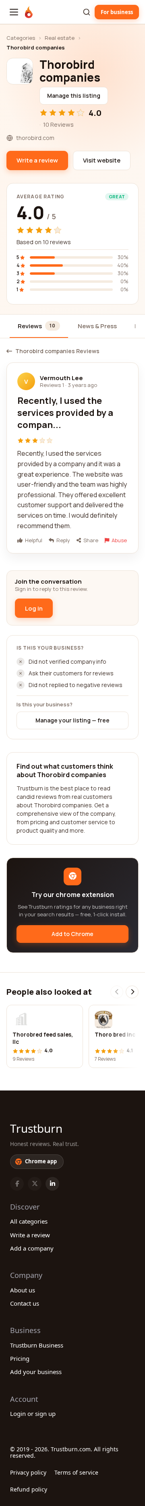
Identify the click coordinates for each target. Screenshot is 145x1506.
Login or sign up (33, 1413)
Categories (20, 37)
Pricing (19, 1358)
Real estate (60, 37)
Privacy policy (28, 1472)
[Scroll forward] (132, 991)
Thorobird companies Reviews (57, 351)
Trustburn (36, 1128)
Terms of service (76, 1472)
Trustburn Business (36, 1345)
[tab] (39, 326)
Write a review (30, 1235)
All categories (29, 1221)
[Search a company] (86, 12)
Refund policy (28, 1489)
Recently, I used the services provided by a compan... (65, 412)
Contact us (24, 1303)
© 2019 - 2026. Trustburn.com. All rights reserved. (64, 1452)
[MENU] (14, 12)
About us (22, 1290)
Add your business (36, 1372)
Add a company (32, 1248)
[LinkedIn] (52, 1184)
